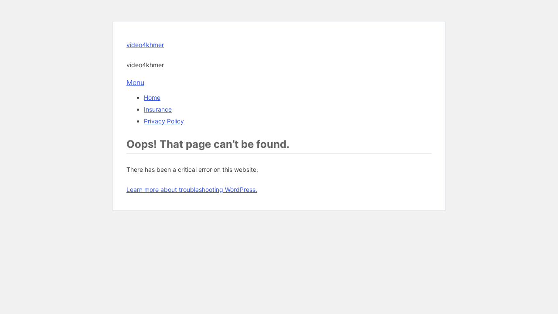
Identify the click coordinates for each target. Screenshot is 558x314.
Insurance (158, 109)
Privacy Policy (164, 121)
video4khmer (145, 44)
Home (152, 97)
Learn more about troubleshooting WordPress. (191, 189)
